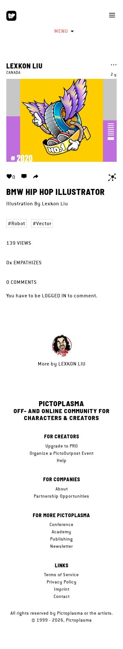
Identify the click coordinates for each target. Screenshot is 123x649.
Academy (61, 532)
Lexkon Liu (24, 65)
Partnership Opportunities (61, 496)
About (62, 489)
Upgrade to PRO (61, 446)
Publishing (61, 539)
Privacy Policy (62, 582)
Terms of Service (61, 574)
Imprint (61, 589)
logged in (54, 295)
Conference (61, 524)
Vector (43, 223)
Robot (18, 223)
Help (62, 460)
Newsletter (61, 546)
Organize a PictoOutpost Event (62, 453)
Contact (62, 596)
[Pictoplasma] (11, 16)
